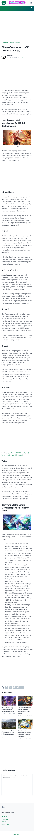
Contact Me (5, 824)
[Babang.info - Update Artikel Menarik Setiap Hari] (17, 2)
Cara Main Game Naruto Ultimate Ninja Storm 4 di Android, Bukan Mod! (24, 733)
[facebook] (6, 687)
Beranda (4, 816)
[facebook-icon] (3, 807)
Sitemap (4, 822)
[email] (22, 687)
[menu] (4, 3)
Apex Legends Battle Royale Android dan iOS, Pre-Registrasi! (8, 732)
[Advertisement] (17, 26)
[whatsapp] (14, 687)
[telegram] (18, 687)
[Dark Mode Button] (31, 3)
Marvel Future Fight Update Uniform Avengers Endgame (8, 709)
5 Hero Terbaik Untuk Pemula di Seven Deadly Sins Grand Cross (24, 710)
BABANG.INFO (18, 834)
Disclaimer (5, 819)
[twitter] (10, 687)
